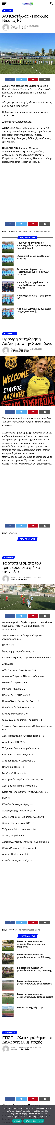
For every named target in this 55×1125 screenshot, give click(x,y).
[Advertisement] (27, 193)
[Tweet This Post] (21, 79)
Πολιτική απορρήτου (34, 1121)
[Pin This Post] (33, 79)
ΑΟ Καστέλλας (26, 231)
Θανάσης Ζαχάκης (20, 579)
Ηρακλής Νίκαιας (42, 231)
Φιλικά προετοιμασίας (30, 930)
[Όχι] (51, 1114)
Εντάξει (17, 1121)
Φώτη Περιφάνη (20, 28)
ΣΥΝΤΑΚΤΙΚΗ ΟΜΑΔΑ (21, 351)
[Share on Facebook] (10, 79)
